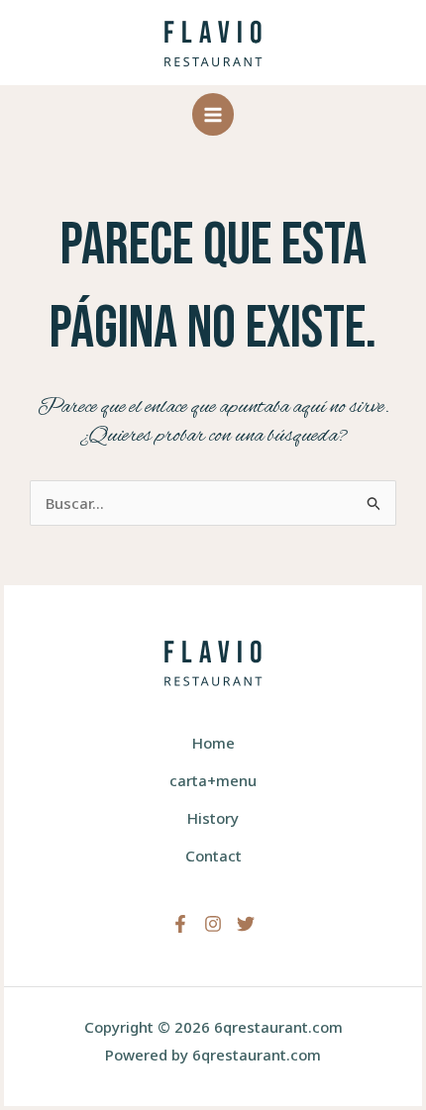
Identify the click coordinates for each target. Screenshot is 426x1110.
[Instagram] (213, 924)
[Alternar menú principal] (213, 114)
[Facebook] (180, 924)
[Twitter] (246, 924)
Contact (213, 855)
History (213, 818)
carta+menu (213, 780)
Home (213, 743)
